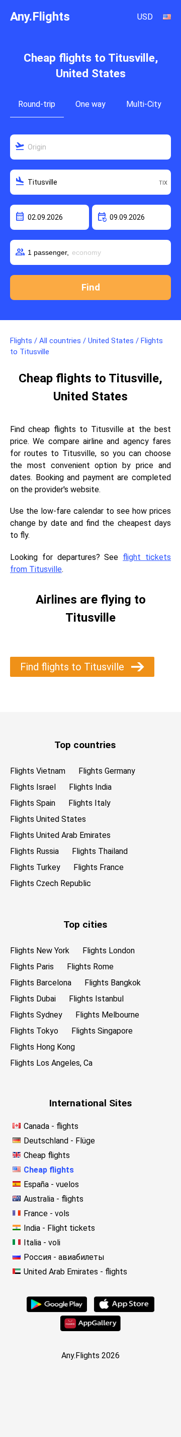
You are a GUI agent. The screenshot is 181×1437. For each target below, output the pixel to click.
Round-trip (36, 104)
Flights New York (39, 950)
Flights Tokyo (34, 1031)
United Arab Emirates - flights (75, 1271)
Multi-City (143, 104)
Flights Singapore (102, 1031)
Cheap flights (47, 1155)
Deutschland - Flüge (59, 1140)
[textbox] (90, 147)
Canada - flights (51, 1126)
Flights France (98, 867)
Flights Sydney (36, 1015)
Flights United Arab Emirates (60, 835)
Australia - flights (53, 1199)
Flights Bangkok (112, 982)
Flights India (90, 787)
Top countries (85, 745)
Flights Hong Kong (42, 1047)
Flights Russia (34, 851)
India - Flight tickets (59, 1228)
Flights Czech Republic (50, 883)
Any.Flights (40, 17)
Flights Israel (33, 787)
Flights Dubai (33, 998)
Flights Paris (32, 966)
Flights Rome (90, 966)
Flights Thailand (100, 851)
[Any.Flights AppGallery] (90, 1328)
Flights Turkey (35, 867)
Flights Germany (106, 771)
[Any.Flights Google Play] (56, 1309)
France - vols (46, 1213)
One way (90, 104)
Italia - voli (42, 1242)
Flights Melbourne (107, 1015)
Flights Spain (32, 803)
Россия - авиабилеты (64, 1257)
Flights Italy (89, 803)
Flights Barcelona (40, 982)
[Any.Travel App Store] (124, 1309)
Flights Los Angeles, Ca (51, 1063)
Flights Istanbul (96, 998)
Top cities (85, 924)
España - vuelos (51, 1184)
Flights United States (48, 819)
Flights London (108, 950)
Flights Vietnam (37, 771)
